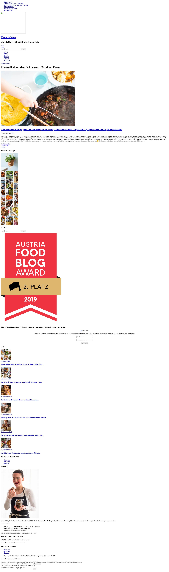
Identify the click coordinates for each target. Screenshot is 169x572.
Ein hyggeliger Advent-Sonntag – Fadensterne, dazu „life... (22, 435)
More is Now (8, 37)
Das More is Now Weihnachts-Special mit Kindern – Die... (21, 382)
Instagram (7, 461)
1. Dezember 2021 (6, 379)
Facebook (7, 460)
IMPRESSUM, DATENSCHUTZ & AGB (16, 5)
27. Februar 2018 (5, 144)
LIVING (6, 57)
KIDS (6, 53)
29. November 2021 (6, 414)
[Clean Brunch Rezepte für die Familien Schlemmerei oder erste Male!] (9, 206)
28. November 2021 (6, 449)
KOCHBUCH (8, 10)
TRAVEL (7, 58)
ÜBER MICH (8, 2)
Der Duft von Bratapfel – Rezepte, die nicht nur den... (20, 400)
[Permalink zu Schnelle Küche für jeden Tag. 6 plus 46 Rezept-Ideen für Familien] (6, 359)
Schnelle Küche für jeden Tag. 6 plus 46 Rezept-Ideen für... (22, 364)
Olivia (13, 133)
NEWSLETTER (9, 7)
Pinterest (6, 463)
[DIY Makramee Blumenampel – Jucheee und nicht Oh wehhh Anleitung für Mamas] (9, 170)
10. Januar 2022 (5, 361)
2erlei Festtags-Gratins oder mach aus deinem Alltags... (20, 453)
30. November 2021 (6, 396)
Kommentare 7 (5, 145)
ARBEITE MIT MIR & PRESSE (13, 3)
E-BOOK (7, 60)
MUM (6, 52)
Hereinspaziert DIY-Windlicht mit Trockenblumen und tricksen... (24, 417)
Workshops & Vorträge (10, 8)
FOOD (6, 55)
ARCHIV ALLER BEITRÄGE (10, 540)
